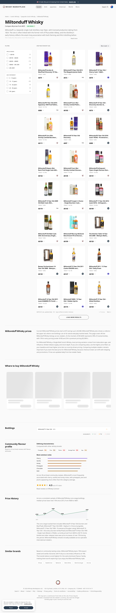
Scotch (39, 7)
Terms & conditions (60, 591)
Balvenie (58, 563)
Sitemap (39, 591)
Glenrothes (67, 563)
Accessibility (71, 591)
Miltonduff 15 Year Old (45, 429)
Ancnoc (89, 563)
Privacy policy (48, 591)
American (62, 7)
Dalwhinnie (48, 563)
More (77, 7)
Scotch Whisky (15, 16)
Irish (45, 7)
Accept (26, 607)
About (22, 591)
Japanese (53, 7)
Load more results (73, 317)
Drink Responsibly (96, 591)
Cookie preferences (83, 591)
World (71, 7)
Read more (74, 38)
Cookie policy (28, 604)
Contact (28, 591)
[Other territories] (112, 7)
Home (7, 16)
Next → (109, 312)
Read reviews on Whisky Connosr (48, 489)
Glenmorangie (78, 563)
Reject (11, 607)
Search (17, 591)
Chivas (40, 563)
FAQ (34, 591)
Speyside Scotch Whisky (28, 16)
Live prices (30, 26)
